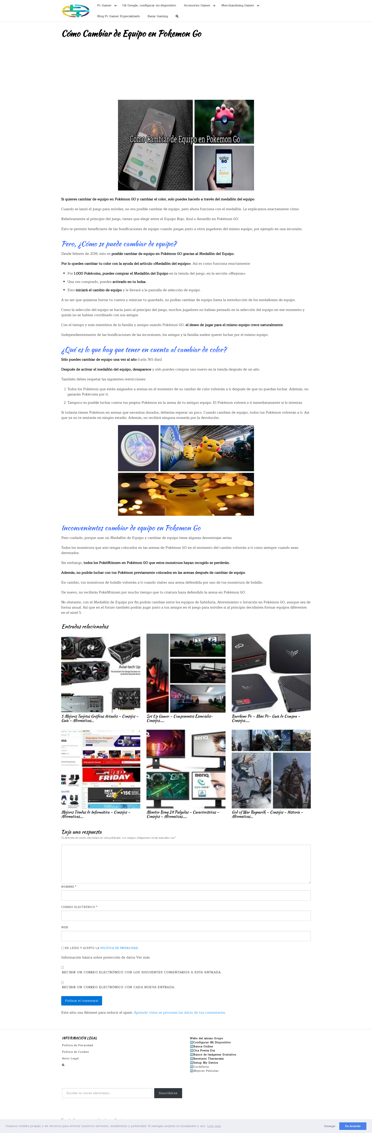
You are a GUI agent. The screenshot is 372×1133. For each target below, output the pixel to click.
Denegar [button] (329, 1126)
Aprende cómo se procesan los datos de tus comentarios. (180, 1012)
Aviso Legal (70, 1058)
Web (64, 928)
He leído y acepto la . (101, 948)
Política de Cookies (75, 1052)
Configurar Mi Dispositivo (212, 1042)
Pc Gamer (104, 5)
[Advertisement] (186, 71)
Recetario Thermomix (208, 1058)
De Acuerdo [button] (353, 1126)
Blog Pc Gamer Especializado (118, 16)
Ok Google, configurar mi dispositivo (149, 5)
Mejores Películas (206, 1071)
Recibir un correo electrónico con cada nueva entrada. (118, 987)
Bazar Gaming (158, 16)
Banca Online (203, 1046)
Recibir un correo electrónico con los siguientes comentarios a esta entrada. (142, 972)
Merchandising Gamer (237, 5)
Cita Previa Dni (204, 1050)
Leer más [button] (214, 1126)
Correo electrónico (79, 907)
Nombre (68, 887)
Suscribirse (168, 1093)
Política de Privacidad (119, 948)
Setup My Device (205, 1062)
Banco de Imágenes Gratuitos (214, 1054)
